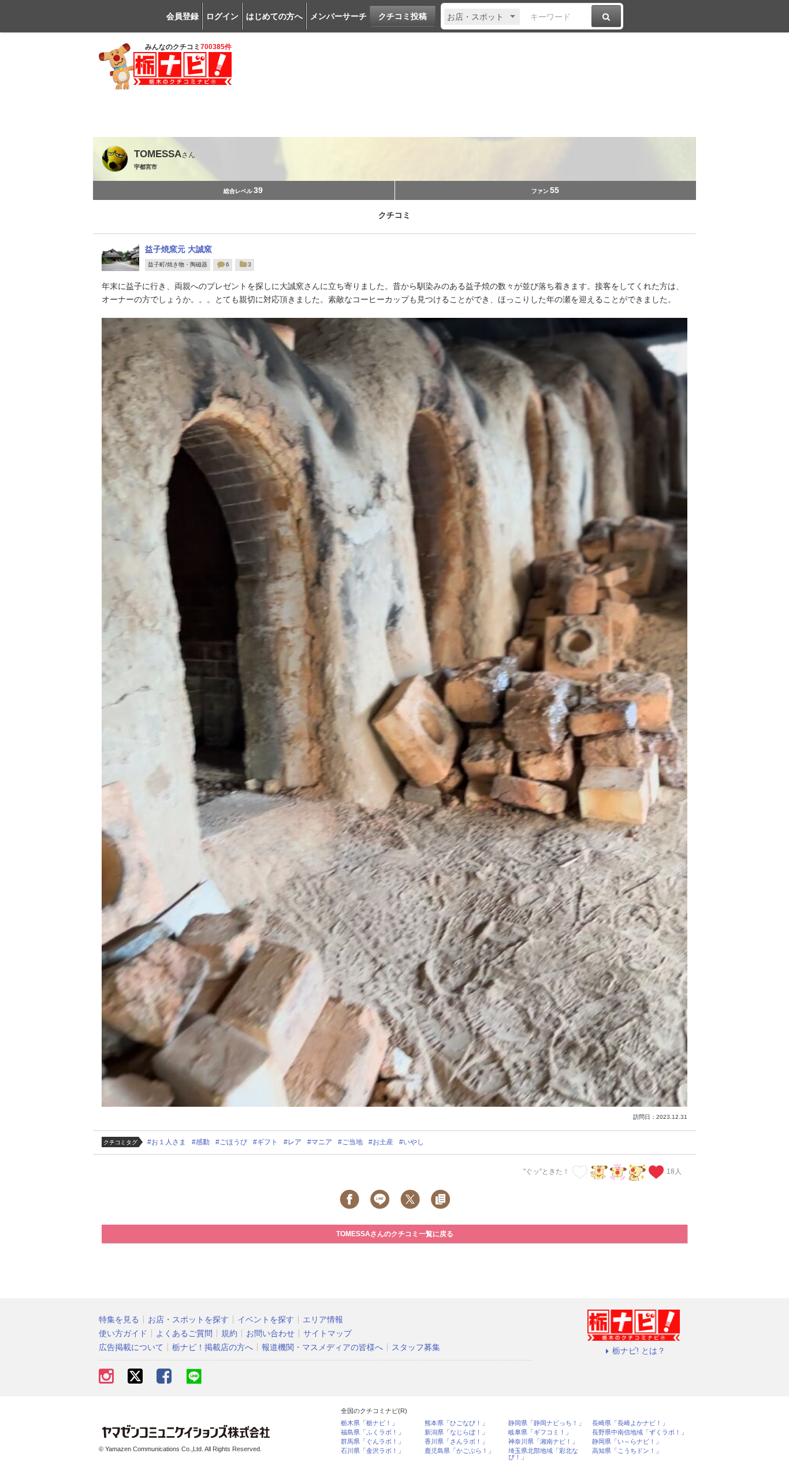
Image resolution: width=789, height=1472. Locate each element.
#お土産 (381, 1142)
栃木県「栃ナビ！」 (369, 1423)
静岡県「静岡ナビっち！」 (546, 1423)
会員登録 (182, 16)
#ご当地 (350, 1142)
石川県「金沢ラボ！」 (372, 1451)
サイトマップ (327, 1333)
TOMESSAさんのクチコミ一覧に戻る (394, 1234)
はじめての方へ (274, 16)
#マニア (319, 1142)
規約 (229, 1333)
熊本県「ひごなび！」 (456, 1423)
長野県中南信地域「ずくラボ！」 (639, 1432)
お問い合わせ (270, 1333)
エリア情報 (323, 1319)
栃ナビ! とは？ (638, 1350)
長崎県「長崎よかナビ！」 (630, 1423)
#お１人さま (166, 1142)
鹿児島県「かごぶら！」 (459, 1451)
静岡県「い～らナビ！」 (627, 1441)
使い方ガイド (123, 1333)
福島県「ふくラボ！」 (372, 1432)
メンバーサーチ (338, 16)
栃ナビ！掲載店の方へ (212, 1347)
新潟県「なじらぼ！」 (456, 1432)
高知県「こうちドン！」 (627, 1451)
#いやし (411, 1142)
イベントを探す (265, 1319)
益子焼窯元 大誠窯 (178, 249)
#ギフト (265, 1142)
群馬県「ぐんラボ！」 (372, 1441)
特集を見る (119, 1319)
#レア (293, 1142)
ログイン (222, 16)
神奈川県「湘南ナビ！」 (543, 1441)
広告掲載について (131, 1347)
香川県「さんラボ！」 (456, 1441)
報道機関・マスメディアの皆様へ (322, 1347)
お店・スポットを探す (188, 1319)
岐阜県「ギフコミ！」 (540, 1432)
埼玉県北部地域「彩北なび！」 (543, 1454)
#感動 (201, 1142)
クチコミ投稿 (402, 16)
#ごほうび (231, 1142)
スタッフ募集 (416, 1347)
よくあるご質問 (184, 1333)
